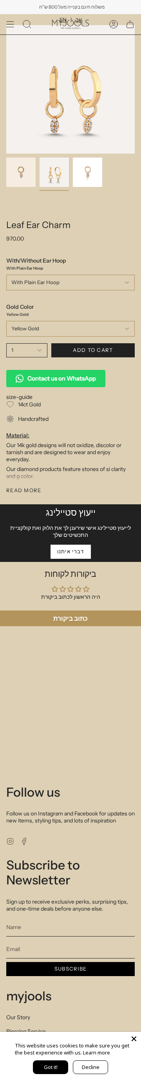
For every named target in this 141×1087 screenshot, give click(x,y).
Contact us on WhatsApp (61, 378)
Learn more (96, 1052)
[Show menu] (10, 24)
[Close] (134, 1039)
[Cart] (130, 24)
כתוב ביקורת (70, 618)
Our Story (18, 1017)
